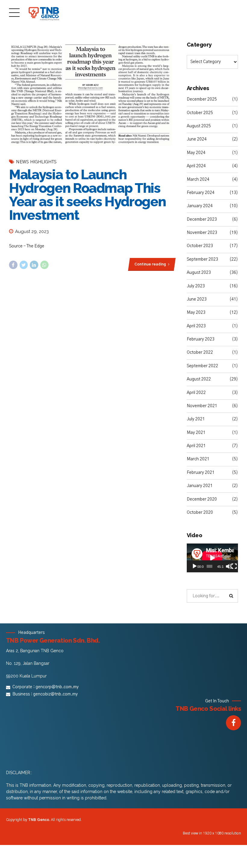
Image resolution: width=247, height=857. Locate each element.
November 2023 (202, 233)
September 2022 (202, 366)
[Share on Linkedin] (34, 265)
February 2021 (200, 473)
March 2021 (198, 459)
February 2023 (200, 339)
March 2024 (198, 179)
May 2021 (196, 433)
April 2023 (196, 326)
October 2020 (200, 512)
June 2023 (197, 299)
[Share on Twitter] (24, 265)
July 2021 (196, 419)
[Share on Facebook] (13, 265)
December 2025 (202, 99)
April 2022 (196, 393)
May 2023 (196, 312)
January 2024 (200, 206)
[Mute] (229, 566)
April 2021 (196, 446)
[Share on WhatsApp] (44, 265)
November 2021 (202, 406)
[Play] (195, 566)
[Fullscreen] (234, 566)
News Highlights (36, 162)
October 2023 (200, 246)
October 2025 (200, 113)
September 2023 (202, 259)
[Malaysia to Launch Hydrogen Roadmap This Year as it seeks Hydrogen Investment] (92, 95)
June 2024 (197, 139)
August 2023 (199, 273)
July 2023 (196, 286)
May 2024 (196, 153)
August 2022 (199, 379)
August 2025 (199, 126)
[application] (212, 558)
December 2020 (202, 499)
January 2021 (200, 486)
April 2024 (196, 166)
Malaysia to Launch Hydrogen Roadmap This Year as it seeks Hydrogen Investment (87, 195)
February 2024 (200, 193)
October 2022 (200, 352)
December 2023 (202, 219)
